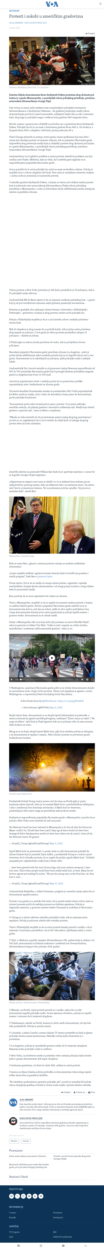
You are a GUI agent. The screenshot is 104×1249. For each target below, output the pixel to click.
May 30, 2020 (56, 884)
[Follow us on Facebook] (11, 1196)
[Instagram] (41, 1246)
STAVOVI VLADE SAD (62, 1237)
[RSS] (35, 1196)
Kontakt (12, 1218)
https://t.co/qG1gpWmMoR (71, 701)
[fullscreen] (92, 679)
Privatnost (57, 1213)
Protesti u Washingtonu (23, 638)
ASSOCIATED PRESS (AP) (35, 23)
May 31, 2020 (56, 708)
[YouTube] (63, 1246)
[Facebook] (18, 1246)
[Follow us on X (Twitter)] (17, 1196)
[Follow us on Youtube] (29, 1196)
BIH (54, 1232)
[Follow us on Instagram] (23, 1196)
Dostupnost (58, 1218)
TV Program (14, 1232)
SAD (11, 1237)
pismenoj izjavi (45, 577)
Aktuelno (14, 11)
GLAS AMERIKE (16, 23)
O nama (12, 1213)
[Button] (90, 33)
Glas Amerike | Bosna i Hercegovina (29, 641)
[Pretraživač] (85, 1246)
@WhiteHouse (49, 701)
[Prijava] (40, 1196)
